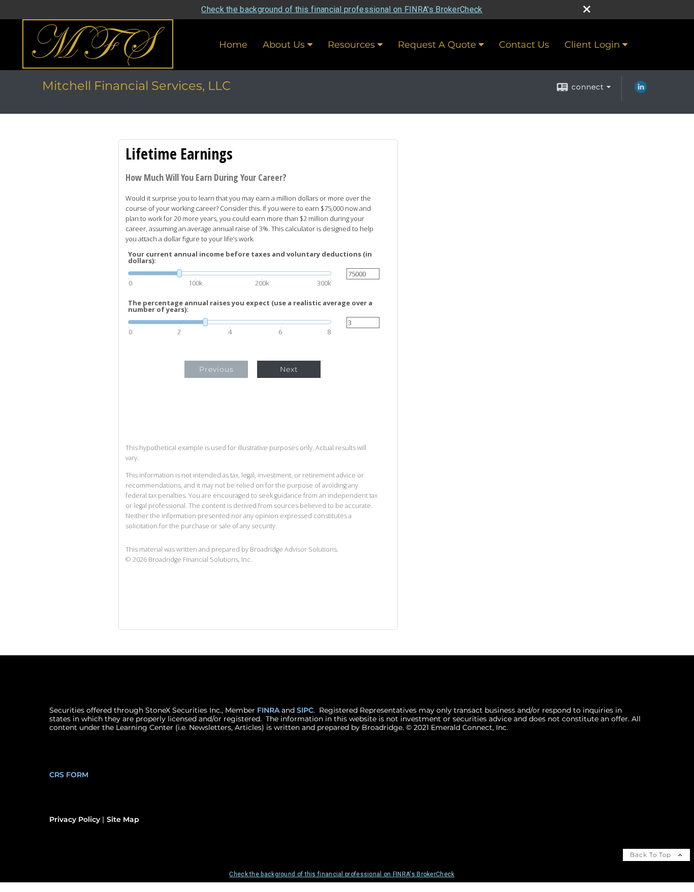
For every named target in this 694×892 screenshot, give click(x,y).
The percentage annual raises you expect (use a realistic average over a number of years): (250, 306)
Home (233, 44)
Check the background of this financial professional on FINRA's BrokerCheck (341, 9)
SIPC (305, 710)
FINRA (268, 710)
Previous (216, 369)
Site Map (123, 819)
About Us (284, 44)
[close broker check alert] (587, 9)
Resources (351, 44)
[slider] (229, 273)
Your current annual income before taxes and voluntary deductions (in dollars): (250, 257)
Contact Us (524, 44)
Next (289, 369)
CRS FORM (68, 774)
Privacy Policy (74, 819)
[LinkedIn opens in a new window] (641, 90)
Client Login (592, 44)
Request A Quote (437, 44)
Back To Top (651, 854)
